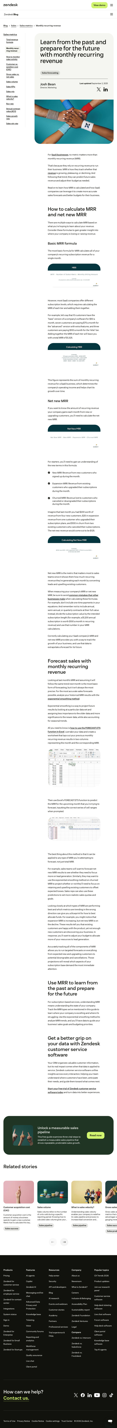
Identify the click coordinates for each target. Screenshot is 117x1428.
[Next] (64, 1242)
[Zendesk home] (10, 5)
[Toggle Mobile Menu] (111, 5)
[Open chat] (110, 1421)
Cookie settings (53, 1421)
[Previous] (53, 1242)
